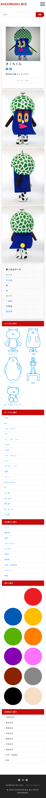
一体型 (9, 301)
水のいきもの (9, 482)
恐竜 (6, 471)
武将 (6, 538)
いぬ (6, 418)
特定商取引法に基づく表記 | (15, 785)
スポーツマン (9, 543)
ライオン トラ (10, 466)
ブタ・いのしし (10, 455)
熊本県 (9, 311)
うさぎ (7, 445)
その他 (9, 280)
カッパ (7, 477)
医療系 (7, 559)
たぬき (7, 450)
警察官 (7, 533)
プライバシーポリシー (33, 785)
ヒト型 (7, 493)
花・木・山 (8, 509)
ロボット (8, 570)
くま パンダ (9, 429)
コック (7, 527)
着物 (6, 576)
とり (6, 461)
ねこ (6, 423)
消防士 (7, 554)
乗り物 (7, 504)
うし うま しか (11, 439)
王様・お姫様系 (10, 565)
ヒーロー (8, 549)
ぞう (6, 434)
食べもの (8, 498)
